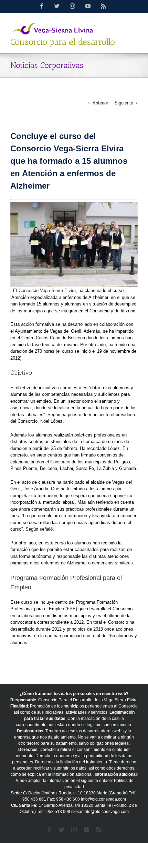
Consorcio (60, 461)
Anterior (100, 103)
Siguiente (124, 103)
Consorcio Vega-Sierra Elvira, (48, 290)
